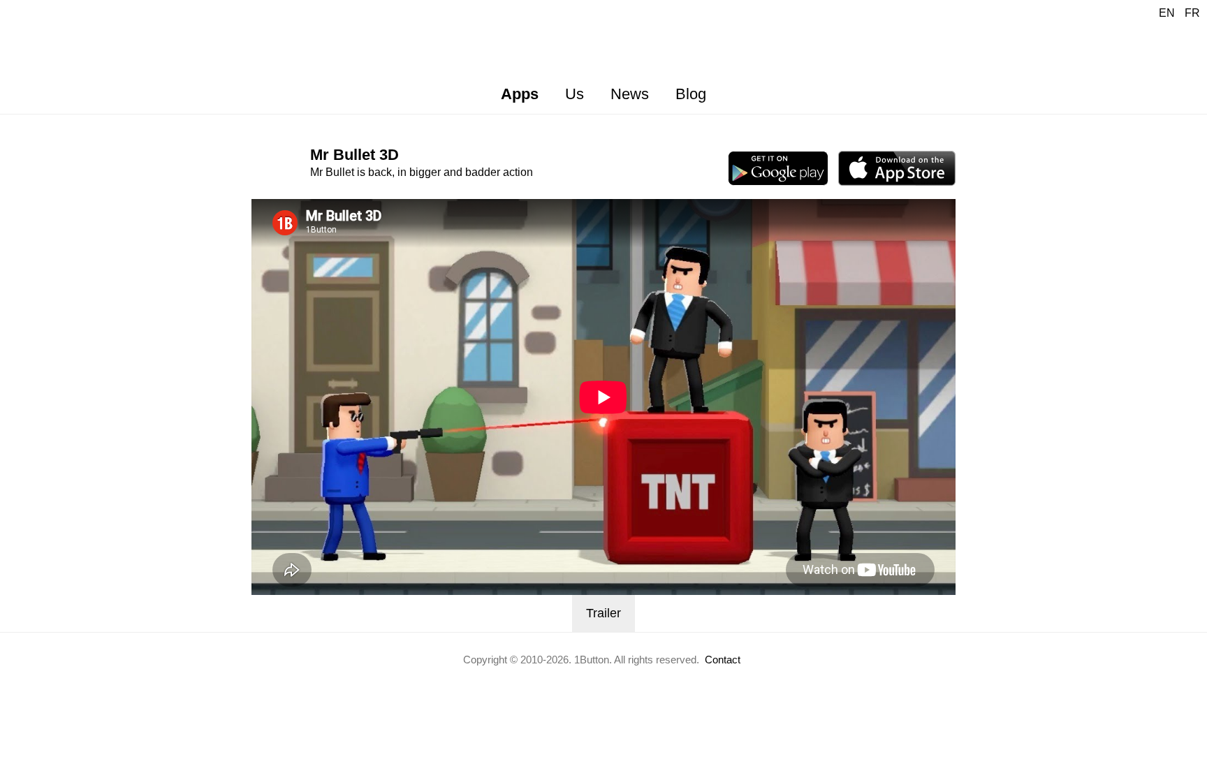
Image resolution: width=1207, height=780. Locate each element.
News (629, 94)
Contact (722, 659)
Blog (690, 94)
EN (1167, 13)
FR (1192, 13)
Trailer (603, 613)
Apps (520, 94)
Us (574, 94)
